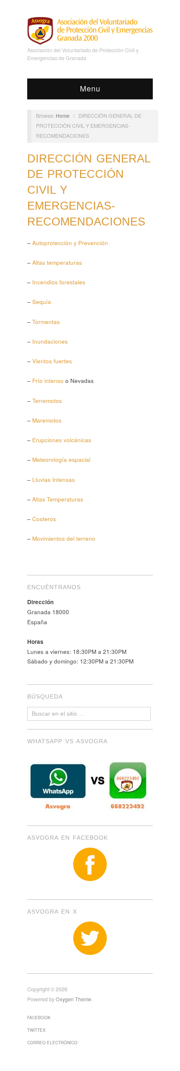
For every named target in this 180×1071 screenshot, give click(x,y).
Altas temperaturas (57, 262)
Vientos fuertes (52, 361)
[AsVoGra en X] (90, 938)
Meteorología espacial (61, 459)
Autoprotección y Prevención (70, 243)
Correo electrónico (52, 1043)
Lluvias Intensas (53, 480)
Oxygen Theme (73, 999)
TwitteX (36, 1030)
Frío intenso (48, 381)
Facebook (39, 1017)
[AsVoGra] (90, 29)
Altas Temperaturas (57, 499)
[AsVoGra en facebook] (90, 864)
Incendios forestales (58, 282)
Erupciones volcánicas (61, 440)
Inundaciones (50, 341)
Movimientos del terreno (63, 538)
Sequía (41, 302)
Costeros (44, 519)
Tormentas (46, 322)
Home (62, 115)
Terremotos (47, 401)
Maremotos (47, 420)
